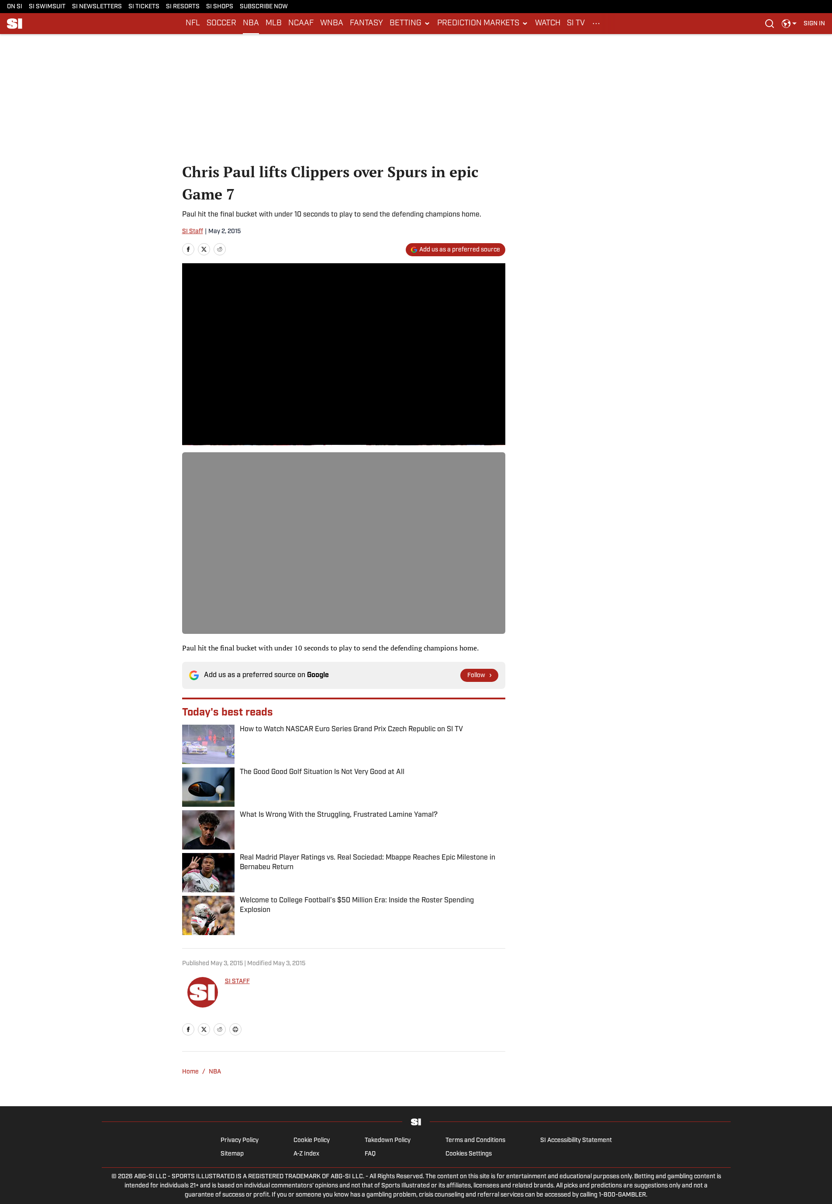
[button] (410, 23)
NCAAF (301, 24)
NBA (251, 24)
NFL (193, 24)
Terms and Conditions (475, 1140)
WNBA (331, 24)
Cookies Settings (468, 1154)
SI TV (576, 24)
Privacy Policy (240, 1140)
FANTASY (366, 24)
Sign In (814, 24)
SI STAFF (237, 981)
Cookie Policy (311, 1140)
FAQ (370, 1154)
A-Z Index (306, 1154)
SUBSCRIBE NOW (264, 6)
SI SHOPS (219, 6)
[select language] (789, 23)
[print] (235, 1029)
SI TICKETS (143, 6)
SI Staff (192, 231)
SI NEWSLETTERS (97, 6)
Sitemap (232, 1154)
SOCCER (221, 24)
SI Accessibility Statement (576, 1140)
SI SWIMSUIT (47, 6)
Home (190, 1072)
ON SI (14, 6)
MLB (274, 24)
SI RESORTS (183, 6)
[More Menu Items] (596, 23)
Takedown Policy (388, 1140)
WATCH (547, 24)
